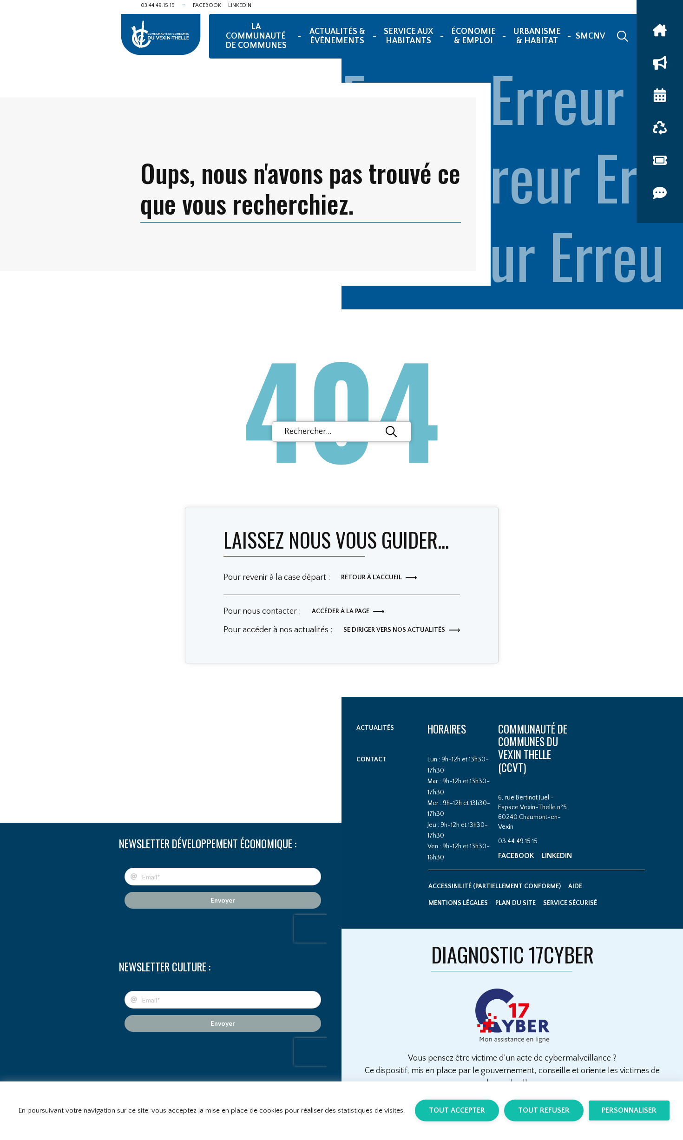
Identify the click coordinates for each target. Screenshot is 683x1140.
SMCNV (590, 36)
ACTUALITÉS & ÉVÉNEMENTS (337, 36)
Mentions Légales (458, 903)
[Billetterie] (660, 160)
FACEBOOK (207, 5)
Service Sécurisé (570, 903)
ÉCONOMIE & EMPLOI (473, 36)
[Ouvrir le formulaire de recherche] (622, 36)
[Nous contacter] (660, 193)
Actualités (375, 728)
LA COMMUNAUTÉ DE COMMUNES (256, 36)
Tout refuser (544, 1110)
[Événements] (660, 95)
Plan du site (515, 903)
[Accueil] (660, 30)
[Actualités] (660, 62)
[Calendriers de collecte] (660, 127)
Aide (575, 886)
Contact (371, 759)
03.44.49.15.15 (158, 5)
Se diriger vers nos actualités (394, 630)
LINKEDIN (239, 5)
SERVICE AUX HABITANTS (408, 36)
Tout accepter (457, 1110)
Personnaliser (629, 1110)
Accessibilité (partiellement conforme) (494, 886)
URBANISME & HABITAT (537, 36)
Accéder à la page (340, 611)
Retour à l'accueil (371, 577)
